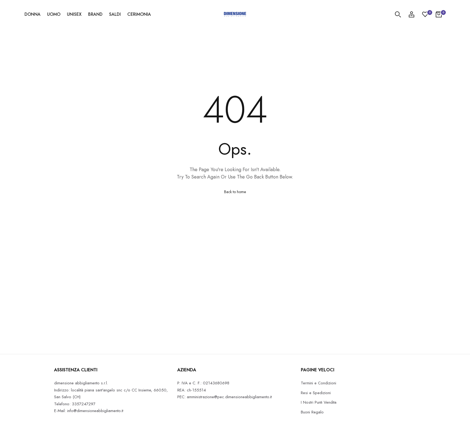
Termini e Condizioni (318, 383)
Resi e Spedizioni (316, 393)
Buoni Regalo (312, 412)
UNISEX (74, 14)
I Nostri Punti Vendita (318, 402)
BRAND (95, 14)
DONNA (32, 14)
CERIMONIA (139, 14)
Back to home (235, 191)
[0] (425, 14)
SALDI (115, 14)
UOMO (53, 14)
